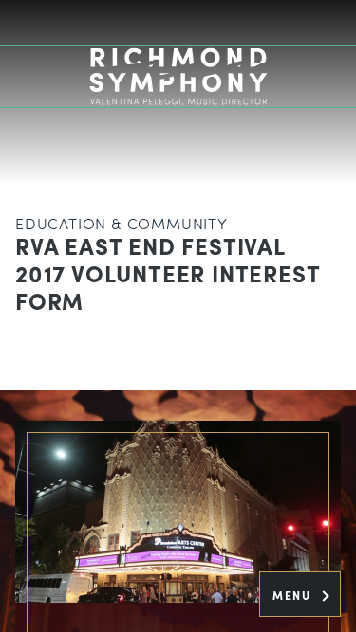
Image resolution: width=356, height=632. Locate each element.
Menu (293, 595)
